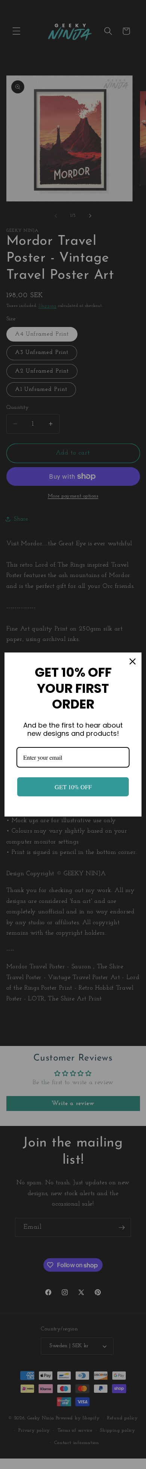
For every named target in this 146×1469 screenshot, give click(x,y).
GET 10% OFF (73, 787)
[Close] (133, 661)
